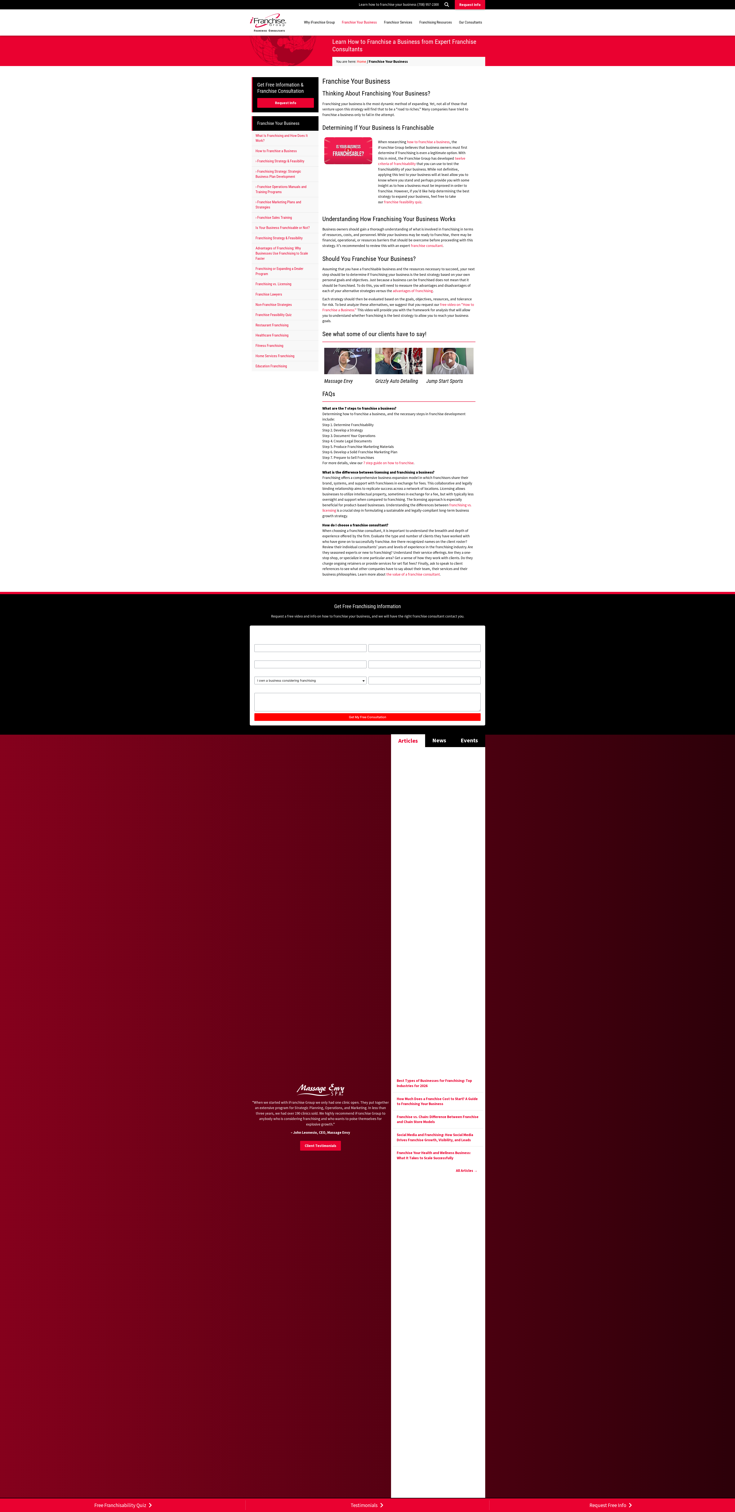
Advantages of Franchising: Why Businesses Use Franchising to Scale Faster (282, 253)
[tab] (408, 740)
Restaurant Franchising (272, 325)
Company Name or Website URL (396, 674)
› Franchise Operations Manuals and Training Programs (281, 189)
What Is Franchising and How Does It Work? (282, 138)
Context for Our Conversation (279, 691)
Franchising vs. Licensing (273, 284)
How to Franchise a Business (276, 151)
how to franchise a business (428, 142)
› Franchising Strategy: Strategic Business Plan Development (278, 174)
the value (393, 574)
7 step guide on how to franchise (388, 463)
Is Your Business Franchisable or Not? (283, 227)
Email (259, 658)
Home (361, 61)
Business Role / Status (273, 674)
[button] (348, 151)
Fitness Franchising (269, 345)
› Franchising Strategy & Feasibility (280, 161)
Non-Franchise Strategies (274, 304)
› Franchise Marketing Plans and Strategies (278, 204)
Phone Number (381, 658)
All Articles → (467, 1170)
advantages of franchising (413, 290)
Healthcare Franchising (272, 335)
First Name (263, 642)
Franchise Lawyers (269, 294)
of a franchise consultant (420, 574)
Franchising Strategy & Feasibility (279, 238)
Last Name (377, 642)
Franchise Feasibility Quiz (274, 315)
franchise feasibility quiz (402, 202)
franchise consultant (427, 245)
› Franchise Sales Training (274, 217)
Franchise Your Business (278, 123)
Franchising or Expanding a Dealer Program (279, 271)
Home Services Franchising (275, 356)
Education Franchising (271, 366)
